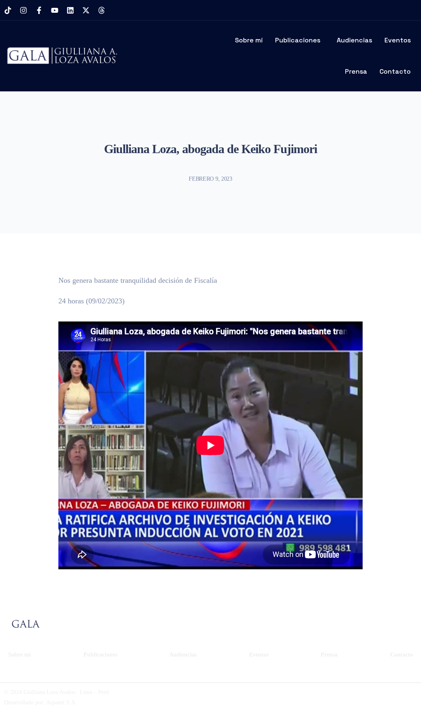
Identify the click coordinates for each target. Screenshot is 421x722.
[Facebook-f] (39, 10)
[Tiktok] (8, 10)
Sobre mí (249, 40)
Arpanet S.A (60, 702)
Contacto (395, 71)
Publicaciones (297, 40)
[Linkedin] (70, 10)
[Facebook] (334, 697)
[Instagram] (23, 10)
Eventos (397, 40)
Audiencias (354, 40)
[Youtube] (54, 10)
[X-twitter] (86, 10)
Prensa (356, 71)
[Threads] (101, 10)
